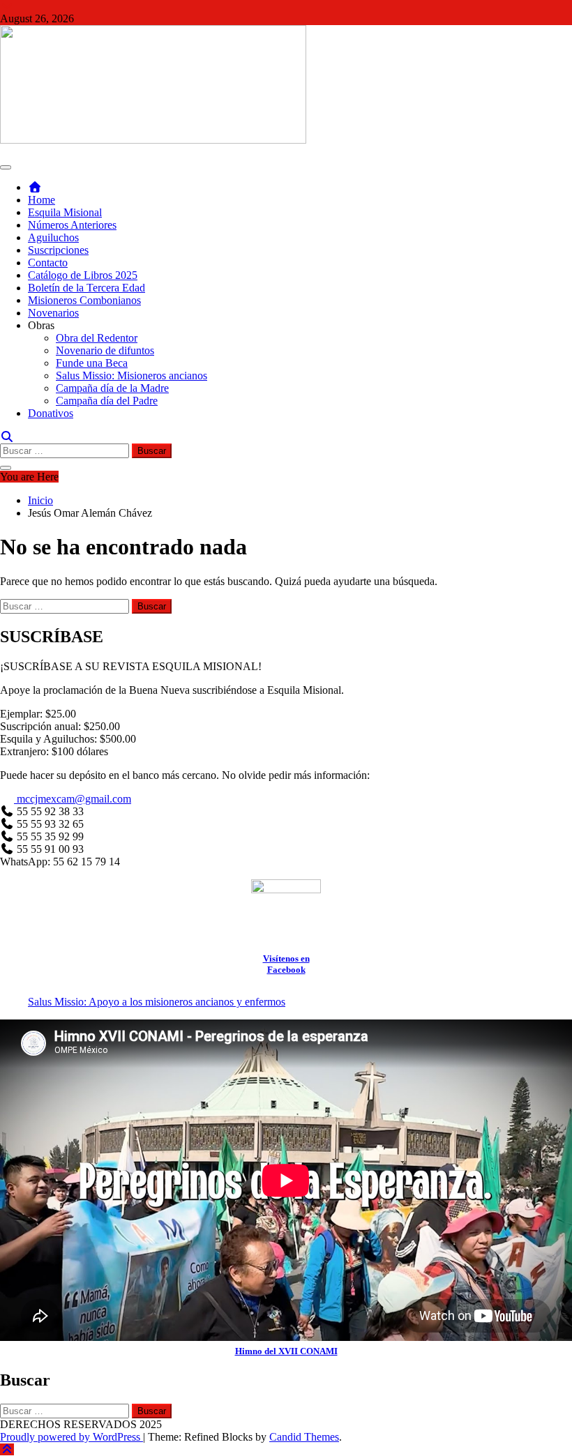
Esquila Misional (65, 212)
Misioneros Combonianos (84, 300)
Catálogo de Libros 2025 (82, 275)
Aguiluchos (53, 237)
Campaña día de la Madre (112, 388)
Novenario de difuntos (105, 350)
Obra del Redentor (96, 338)
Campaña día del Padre (107, 401)
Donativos (50, 413)
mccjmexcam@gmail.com (72, 799)
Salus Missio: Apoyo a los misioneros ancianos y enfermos (156, 1002)
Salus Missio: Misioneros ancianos (131, 375)
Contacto (48, 262)
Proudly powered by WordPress (71, 1437)
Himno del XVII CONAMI (286, 1351)
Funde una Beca (92, 363)
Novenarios (53, 313)
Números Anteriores (72, 225)
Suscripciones (58, 250)
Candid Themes (304, 1437)
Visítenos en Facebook (286, 964)
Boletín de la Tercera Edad (86, 288)
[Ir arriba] (7, 1449)
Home (41, 200)
